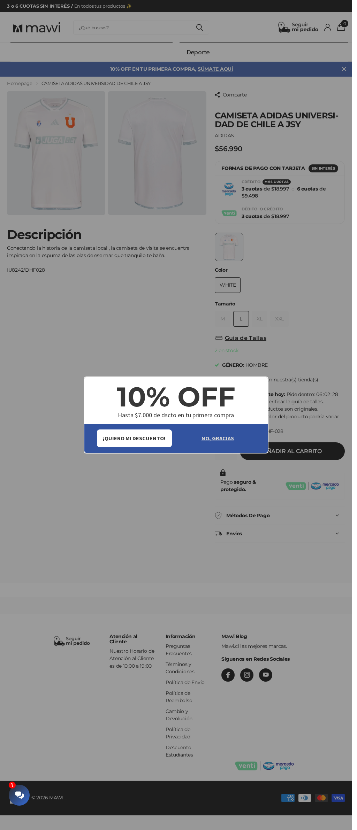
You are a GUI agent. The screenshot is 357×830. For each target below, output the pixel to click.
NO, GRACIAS (218, 438)
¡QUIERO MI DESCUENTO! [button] (134, 438)
